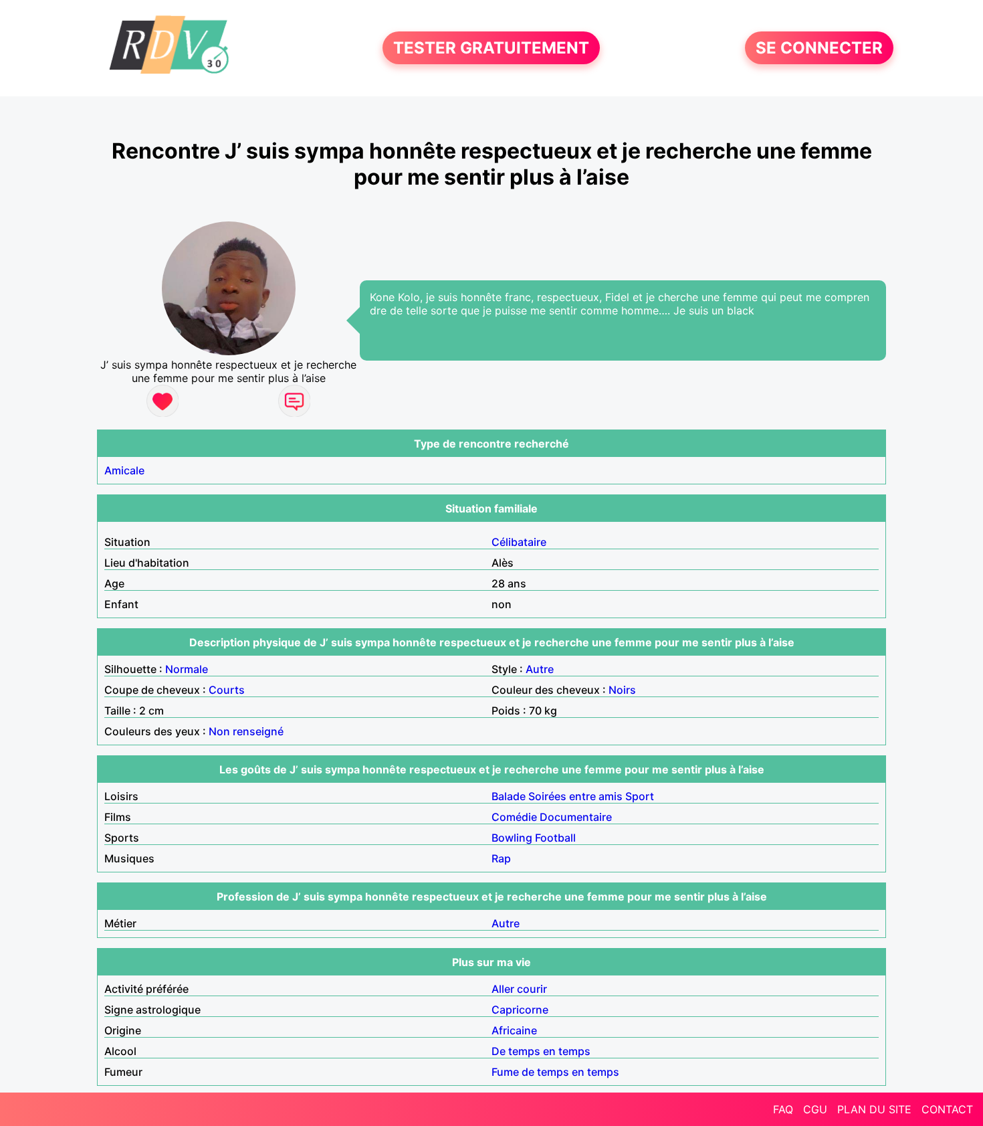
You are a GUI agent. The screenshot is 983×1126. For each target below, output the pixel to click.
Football (555, 837)
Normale (186, 669)
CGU (815, 1109)
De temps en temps (541, 1051)
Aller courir (519, 989)
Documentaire (576, 817)
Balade (509, 796)
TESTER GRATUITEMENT (491, 48)
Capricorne (520, 1009)
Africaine (514, 1030)
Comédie (514, 817)
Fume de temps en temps (555, 1071)
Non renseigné (246, 731)
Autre (540, 669)
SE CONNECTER (819, 48)
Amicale (124, 470)
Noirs (622, 689)
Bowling (512, 837)
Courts (227, 689)
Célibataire (519, 542)
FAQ (783, 1109)
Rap (501, 858)
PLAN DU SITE (874, 1109)
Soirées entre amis (575, 796)
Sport (639, 796)
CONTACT (947, 1109)
